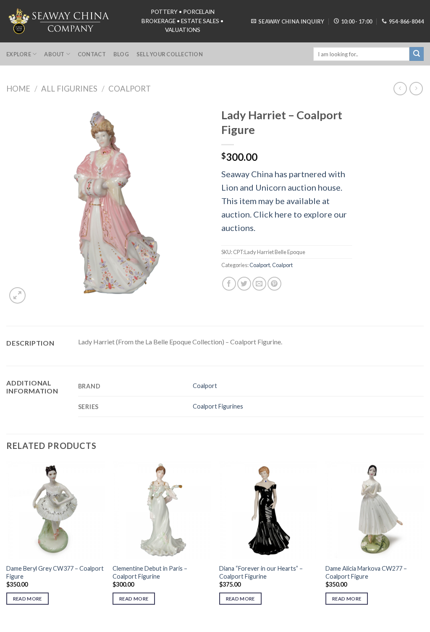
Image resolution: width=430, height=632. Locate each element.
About (54, 54)
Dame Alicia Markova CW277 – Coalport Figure (366, 572)
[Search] (416, 54)
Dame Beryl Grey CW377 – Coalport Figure (55, 572)
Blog (121, 54)
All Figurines (69, 88)
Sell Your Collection (169, 54)
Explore (18, 54)
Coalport (129, 88)
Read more (27, 598)
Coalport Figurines (218, 406)
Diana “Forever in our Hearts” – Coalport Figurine (261, 572)
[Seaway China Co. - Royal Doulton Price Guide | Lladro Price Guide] (59, 21)
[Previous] (6, 540)
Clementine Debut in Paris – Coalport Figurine (150, 572)
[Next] (423, 540)
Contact (92, 54)
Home (18, 88)
